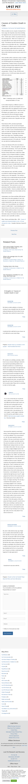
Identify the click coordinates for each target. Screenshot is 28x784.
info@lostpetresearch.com (14, 760)
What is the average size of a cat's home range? (13, 257)
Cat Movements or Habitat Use (15, 268)
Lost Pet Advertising (6, 685)
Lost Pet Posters (5, 687)
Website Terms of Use (14, 737)
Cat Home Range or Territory (15, 259)
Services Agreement (14, 735)
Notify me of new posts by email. (11, 628)
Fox (2, 678)
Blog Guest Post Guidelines (14, 728)
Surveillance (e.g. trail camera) (9, 708)
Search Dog (4, 706)
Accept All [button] (14, 780)
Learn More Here (20, 2)
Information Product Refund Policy (14, 732)
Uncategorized (5, 713)
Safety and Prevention (7, 701)
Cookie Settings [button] (6, 780)
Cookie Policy (14, 730)
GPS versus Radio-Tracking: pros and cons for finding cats (12, 247)
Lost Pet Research (6, 690)
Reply (23, 316)
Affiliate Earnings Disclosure (14, 726)
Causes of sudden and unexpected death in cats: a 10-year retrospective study (14, 221)
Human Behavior (5, 682)
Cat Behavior (5, 28)
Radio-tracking (18, 249)
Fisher (3, 675)
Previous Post (14, 230)
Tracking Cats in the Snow (10, 266)
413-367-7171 (14, 758)
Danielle (11, 392)
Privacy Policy (14, 733)
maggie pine (10, 301)
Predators (4, 696)
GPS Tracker (11, 249)
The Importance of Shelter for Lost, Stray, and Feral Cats (13, 275)
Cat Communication (6, 657)
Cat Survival (11, 28)
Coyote (3, 666)
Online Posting (5, 692)
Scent (3, 704)
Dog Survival (5, 671)
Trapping (4, 711)
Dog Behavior (5, 668)
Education (4, 673)
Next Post (14, 234)
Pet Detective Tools (6, 694)
